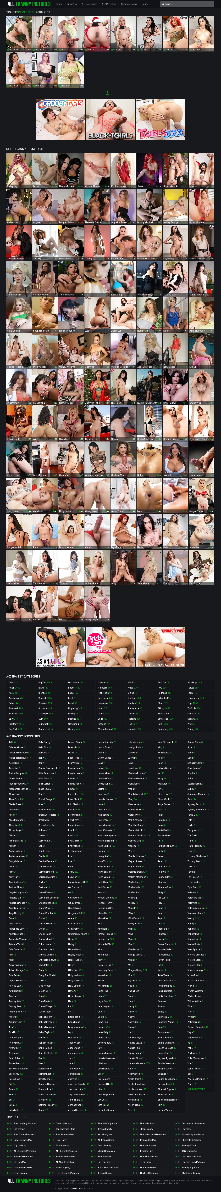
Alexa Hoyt (15, 794)
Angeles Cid (17, 897)
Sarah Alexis (166, 1032)
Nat (131, 1032)
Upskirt (193, 718)
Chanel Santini (47, 913)
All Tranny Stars (106, 1140)
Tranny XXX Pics (148, 1140)
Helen (72, 965)
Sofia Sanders (196, 763)
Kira (101, 949)
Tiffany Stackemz (198, 856)
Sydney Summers (198, 809)
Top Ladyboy (20, 1145)
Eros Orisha (75, 814)
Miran (132, 960)
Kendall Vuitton (106, 908)
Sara (162, 1027)
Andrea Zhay (16, 887)
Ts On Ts (194, 708)
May (131, 851)
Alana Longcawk (19, 783)
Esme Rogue (75, 825)
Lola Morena (136, 742)
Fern (71, 866)
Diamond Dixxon (48, 1084)
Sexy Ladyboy (105, 1134)
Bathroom (16, 713)
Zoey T (193, 1084)
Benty (42, 758)
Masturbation (107, 729)
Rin (160, 965)
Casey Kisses (47, 892)
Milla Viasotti (136, 918)
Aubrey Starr (17, 1006)
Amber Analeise (18, 856)
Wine (192, 1006)
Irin (70, 1011)
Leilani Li (104, 1027)
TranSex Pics (146, 1151)
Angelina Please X (19, 903)
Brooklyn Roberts (49, 814)
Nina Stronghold (167, 742)
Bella (13, 1105)
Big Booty (16, 724)
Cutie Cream (46, 1011)
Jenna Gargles (77, 1110)
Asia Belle (15, 975)
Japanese (105, 703)
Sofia (191, 758)
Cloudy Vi (45, 991)
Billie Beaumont (47, 773)
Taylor (192, 825)
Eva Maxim (75, 840)
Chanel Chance (48, 903)
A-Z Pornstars (109, 4)
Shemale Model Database (153, 1134)
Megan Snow (136, 866)
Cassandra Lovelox (49, 897)
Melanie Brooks (137, 871)
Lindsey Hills (105, 1084)
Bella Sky (45, 747)
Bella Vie (44, 752)
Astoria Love (16, 985)
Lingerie (104, 724)
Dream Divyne (77, 742)
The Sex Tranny (148, 1145)
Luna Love (134, 768)
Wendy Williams (197, 991)
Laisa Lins (104, 991)
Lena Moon (104, 1037)
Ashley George (18, 970)
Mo (130, 965)
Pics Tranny (61, 1140)
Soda (191, 752)
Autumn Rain (17, 1022)
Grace (72, 918)
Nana (131, 1001)
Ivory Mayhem (77, 1027)
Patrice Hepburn (167, 846)
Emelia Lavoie (76, 773)
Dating (145, 4)
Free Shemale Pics (65, 1134)
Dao (42, 1058)
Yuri (190, 1063)
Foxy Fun (74, 877)
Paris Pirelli (164, 830)
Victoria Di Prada (197, 954)
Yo (191, 1042)
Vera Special (195, 949)
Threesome (196, 698)
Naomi (133, 1017)
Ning (161, 747)
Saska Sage (165, 1053)
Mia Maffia (135, 892)
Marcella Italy (136, 809)
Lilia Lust (104, 1063)
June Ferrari (105, 809)
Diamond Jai (46, 1089)
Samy (162, 1006)
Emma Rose (76, 783)
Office (132, 693)
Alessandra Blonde (20, 789)
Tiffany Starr (196, 861)
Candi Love (45, 851)
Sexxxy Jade (166, 1084)
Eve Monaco (76, 851)
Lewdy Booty (106, 1042)
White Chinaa (196, 996)
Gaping (74, 729)
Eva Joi (73, 830)
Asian (14, 687)
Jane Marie (75, 1068)
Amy (13, 871)
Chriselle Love (46, 949)
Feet (72, 698)
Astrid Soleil (16, 991)
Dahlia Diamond (47, 1027)
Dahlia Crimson (48, 1022)
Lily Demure (105, 1079)
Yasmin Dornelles (198, 1027)
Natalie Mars (136, 1053)
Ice (71, 1006)
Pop (161, 918)
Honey (73, 991)
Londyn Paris (135, 747)
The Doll (193, 835)
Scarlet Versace (167, 1063)
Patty (162, 851)
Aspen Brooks (17, 980)
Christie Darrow (47, 954)
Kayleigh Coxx (106, 871)
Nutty (162, 778)
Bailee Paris (16, 1063)
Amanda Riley (17, 840)
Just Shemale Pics (191, 1156)
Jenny (102, 752)
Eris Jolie (74, 809)
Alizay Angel (17, 830)
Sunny (192, 789)
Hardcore (105, 687)
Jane (71, 1063)
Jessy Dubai (105, 783)
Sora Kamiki (194, 768)
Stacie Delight (195, 783)
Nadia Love (135, 991)
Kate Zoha (105, 861)
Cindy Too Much (47, 975)
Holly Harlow (76, 975)
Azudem (14, 1053)
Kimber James (107, 934)
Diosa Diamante (47, 1094)
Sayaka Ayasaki (167, 1058)
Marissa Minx (136, 840)
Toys (193, 703)
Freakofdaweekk (78, 882)
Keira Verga (106, 877)
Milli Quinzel (135, 923)
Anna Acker (15, 923)
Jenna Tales (106, 747)
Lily (101, 1074)
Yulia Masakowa (197, 1058)
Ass (13, 693)
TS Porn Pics (20, 1162)
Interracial (105, 698)
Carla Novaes (47, 866)
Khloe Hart (105, 913)
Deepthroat (46, 729)
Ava (12, 1027)
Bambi (13, 1089)
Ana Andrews (17, 882)
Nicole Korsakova (137, 1084)
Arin (12, 954)
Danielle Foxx (47, 1042)
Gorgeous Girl (76, 913)
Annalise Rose (17, 934)
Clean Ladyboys (64, 1123)
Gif (70, 892)
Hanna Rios (75, 949)
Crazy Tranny (20, 1173)
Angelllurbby (17, 913)
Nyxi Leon (164, 783)
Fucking (75, 718)
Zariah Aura (195, 1068)
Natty (132, 1068)
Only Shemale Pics (23, 1140)
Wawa (192, 985)
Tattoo (193, 687)
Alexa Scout (16, 799)
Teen (192, 693)
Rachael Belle (166, 949)
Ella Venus (75, 763)
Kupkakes (104, 975)
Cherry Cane (46, 934)
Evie (71, 856)
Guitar (72, 939)
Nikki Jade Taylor (138, 1094)
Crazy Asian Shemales (193, 1123)
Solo (163, 724)
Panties (134, 703)
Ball (12, 1084)
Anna (13, 918)
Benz (43, 763)
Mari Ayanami (136, 820)
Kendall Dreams (107, 897)
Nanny (133, 1011)
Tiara (192, 840)
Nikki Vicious (136, 1105)
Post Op (163, 682)
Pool (132, 724)
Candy (43, 856)
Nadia (132, 985)
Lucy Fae (133, 752)
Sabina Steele (166, 991)
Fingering (75, 708)
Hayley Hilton (76, 954)
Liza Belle (104, 1105)
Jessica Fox (105, 773)
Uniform (194, 713)
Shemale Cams (129, 4)
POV (162, 687)
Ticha (192, 851)
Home (59, 4)
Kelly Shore (105, 887)
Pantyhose (135, 708)
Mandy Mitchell (138, 794)
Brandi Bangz (47, 799)
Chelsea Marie (47, 923)
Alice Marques (17, 820)
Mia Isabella (136, 887)
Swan (192, 799)
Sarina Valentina (168, 1042)
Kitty (102, 960)
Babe (13, 703)
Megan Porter (136, 861)
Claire (43, 980)
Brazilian (45, 703)
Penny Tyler (165, 877)
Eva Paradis (75, 846)
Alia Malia (15, 809)
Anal (13, 682)
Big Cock (16, 729)
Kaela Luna (105, 814)
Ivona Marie (75, 1022)
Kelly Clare (105, 882)
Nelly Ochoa (135, 1074)
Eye (71, 861)
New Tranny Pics (148, 1167)
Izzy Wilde (75, 1037)
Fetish (72, 703)
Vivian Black (195, 975)
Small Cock (165, 713)
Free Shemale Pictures (67, 1173)
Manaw (133, 789)
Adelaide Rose (18, 747)
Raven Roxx (164, 960)
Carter (43, 882)
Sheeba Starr (166, 1094)
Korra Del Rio (106, 965)
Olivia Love (165, 794)
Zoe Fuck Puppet (198, 1079)
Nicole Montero (138, 1089)
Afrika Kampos (18, 773)
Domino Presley (48, 1105)
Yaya (191, 1032)
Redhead (164, 693)
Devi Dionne (45, 1079)
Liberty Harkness (108, 1058)
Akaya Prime (17, 778)
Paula (161, 856)
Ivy (70, 1032)
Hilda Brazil (75, 970)
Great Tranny (104, 1145)
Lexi (101, 1048)
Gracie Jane (75, 923)
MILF (132, 682)
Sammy (163, 1001)
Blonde (44, 693)
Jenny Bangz (106, 758)
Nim (131, 1110)
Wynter (192, 1017)
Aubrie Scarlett (17, 1011)
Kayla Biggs (105, 866)
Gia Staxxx (75, 887)
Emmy (73, 789)
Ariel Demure (17, 949)
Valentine (194, 903)
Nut (161, 773)
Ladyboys (187, 1129)
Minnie (132, 939)
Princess (164, 934)
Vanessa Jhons (196, 913)
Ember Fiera (76, 768)
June (101, 804)
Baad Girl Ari (16, 1058)
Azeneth (15, 1048)
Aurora (13, 1017)
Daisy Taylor (46, 1032)
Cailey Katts (46, 840)
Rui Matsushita (167, 980)
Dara (42, 1063)
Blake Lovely (46, 789)
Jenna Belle (75, 1099)
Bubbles (44, 830)
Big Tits (45, 682)
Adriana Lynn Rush (20, 752)
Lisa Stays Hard (107, 1094)
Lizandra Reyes (107, 1110)
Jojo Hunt (104, 794)
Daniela (43, 1037)
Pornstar (134, 729)
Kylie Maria (105, 985)
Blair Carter (46, 783)
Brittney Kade (47, 809)
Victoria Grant (196, 960)
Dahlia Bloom (47, 1017)
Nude (133, 687)
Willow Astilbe (195, 1001)
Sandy (162, 1011)
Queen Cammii (167, 944)
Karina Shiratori (107, 840)
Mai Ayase (134, 783)
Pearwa (163, 871)
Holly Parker (75, 980)
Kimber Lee (106, 939)
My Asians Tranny (191, 1173)
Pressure (163, 928)
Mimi (132, 928)
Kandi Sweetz (106, 830)
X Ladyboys (145, 1162)
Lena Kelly (104, 1032)
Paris (162, 825)
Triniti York (194, 882)
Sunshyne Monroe (198, 794)
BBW (13, 718)
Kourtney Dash (107, 970)
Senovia (163, 1074)
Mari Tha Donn (137, 825)
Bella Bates (16, 1110)
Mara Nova (134, 804)
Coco (43, 996)
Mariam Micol (136, 830)
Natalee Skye (136, 1037)
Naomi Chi (134, 1022)
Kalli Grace (105, 820)
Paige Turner (166, 804)
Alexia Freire (16, 804)
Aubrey (14, 996)
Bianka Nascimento (50, 768)
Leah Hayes (105, 1006)
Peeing (133, 713)
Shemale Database (23, 1156)
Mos (131, 975)
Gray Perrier (75, 928)
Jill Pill (102, 789)
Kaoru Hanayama (108, 835)
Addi (13, 742)
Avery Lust (16, 1042)
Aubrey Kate (16, 1001)
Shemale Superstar (108, 1123)
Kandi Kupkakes (107, 825)
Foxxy (73, 871)
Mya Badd (134, 980)
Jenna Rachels (107, 742)
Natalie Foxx (135, 1048)
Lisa (101, 1089)
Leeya (102, 1017)
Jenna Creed (76, 1105)
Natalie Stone (136, 1058)
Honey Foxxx (76, 996)
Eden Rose (75, 758)
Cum (43, 718)
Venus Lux (194, 939)
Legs (102, 718)
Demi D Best (46, 1074)
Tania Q (194, 814)
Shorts (163, 703)
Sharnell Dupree (167, 1089)
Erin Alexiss (75, 804)
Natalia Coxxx (136, 1042)
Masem (133, 846)
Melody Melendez (138, 877)
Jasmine (74, 1079)
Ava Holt (14, 1032)
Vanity (192, 923)
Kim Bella (103, 928)
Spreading (165, 729)
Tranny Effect (189, 1145)
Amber (14, 846)
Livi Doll (103, 1099)
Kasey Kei (104, 856)
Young (193, 729)
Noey (161, 758)
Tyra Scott (194, 887)
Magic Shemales (106, 1151)
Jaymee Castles (78, 1094)
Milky (131, 913)
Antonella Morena (19, 939)
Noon (162, 763)
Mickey (133, 903)
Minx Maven (135, 949)
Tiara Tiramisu (196, 846)
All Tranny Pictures (74, 1188)
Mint (132, 944)
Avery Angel (16, 1037)
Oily (160, 789)
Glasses (103, 682)
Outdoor (134, 698)
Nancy (132, 1006)
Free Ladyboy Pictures (25, 1123)
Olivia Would (165, 799)
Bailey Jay (16, 1074)
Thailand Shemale (149, 1173)
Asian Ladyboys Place (193, 1134)
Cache (43, 835)
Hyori (72, 1001)
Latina (103, 713)
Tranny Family (105, 1129)
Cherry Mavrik (47, 939)
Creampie (46, 713)
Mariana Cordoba (139, 835)
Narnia (132, 1027)
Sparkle (192, 773)
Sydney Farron (196, 804)
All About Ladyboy (65, 1162)
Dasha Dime (46, 1068)
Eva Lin (73, 835)
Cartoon (44, 887)
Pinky (162, 892)
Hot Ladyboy (104, 1162)
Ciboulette (45, 965)
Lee (101, 1011)
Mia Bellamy (136, 882)
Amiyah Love (17, 861)
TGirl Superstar (189, 1151)
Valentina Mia (196, 897)
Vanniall (193, 928)
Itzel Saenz (75, 1017)
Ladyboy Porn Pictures (193, 1162)
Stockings (195, 682)
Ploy (161, 903)
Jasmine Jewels (78, 1084)
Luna (132, 763)
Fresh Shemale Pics (108, 1167)
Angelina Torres (19, 908)
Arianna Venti (16, 944)
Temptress (195, 830)
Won (191, 1011)
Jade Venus (75, 1053)
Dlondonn (45, 1099)
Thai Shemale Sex (149, 1156)
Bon (42, 794)
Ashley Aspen (17, 965)
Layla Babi (104, 1001)
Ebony (74, 687)
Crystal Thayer (47, 1006)
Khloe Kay (104, 918)
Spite (192, 778)
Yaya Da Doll (195, 1037)
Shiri (161, 1105)
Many (132, 799)
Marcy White (135, 814)
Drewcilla (74, 747)
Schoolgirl (164, 698)
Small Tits (166, 718)
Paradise (164, 820)
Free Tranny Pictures (24, 1134)
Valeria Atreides (197, 908)
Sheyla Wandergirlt (168, 1099)
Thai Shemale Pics (23, 1167)
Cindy (43, 970)
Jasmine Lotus (77, 1089)
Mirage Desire (136, 954)
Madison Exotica (137, 773)
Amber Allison (17, 851)
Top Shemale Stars (65, 1129)
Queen (163, 939)
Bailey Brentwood (18, 1068)
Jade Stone (75, 1048)
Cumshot (46, 724)
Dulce (72, 752)
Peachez (164, 866)
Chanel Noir (46, 908)
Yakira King (194, 1022)
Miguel (133, 908)
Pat (161, 840)
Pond (162, 908)
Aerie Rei (14, 768)
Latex (102, 708)
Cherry (43, 928)
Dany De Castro (48, 1053)
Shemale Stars (147, 1123)
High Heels (105, 693)
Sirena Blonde (196, 742)
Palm (162, 809)
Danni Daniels (47, 1048)
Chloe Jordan (47, 944)
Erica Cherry (76, 794)
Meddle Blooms (137, 856)
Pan (161, 814)
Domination (75, 682)
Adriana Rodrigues (20, 758)
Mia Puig (133, 897)
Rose (162, 970)
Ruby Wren (165, 975)
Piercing (134, 718)
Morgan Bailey (137, 970)
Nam (132, 996)
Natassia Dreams (139, 1063)
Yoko (192, 1048)
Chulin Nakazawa (49, 960)
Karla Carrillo (106, 846)
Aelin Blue (15, 763)
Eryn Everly (74, 820)
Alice (13, 814)
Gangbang (75, 724)
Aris (12, 960)
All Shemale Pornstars (25, 1151)
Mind (132, 934)
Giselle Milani (75, 908)
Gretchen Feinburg (78, 934)
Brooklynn (45, 820)
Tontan (192, 871)
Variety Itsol (195, 934)
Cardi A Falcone (48, 861)
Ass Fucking (16, 698)
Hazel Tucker (75, 960)
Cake (42, 846)
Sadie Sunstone (167, 996)
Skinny (164, 708)
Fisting (73, 713)
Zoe (191, 1074)
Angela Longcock (18, 892)
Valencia (193, 892)
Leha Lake (104, 1022)
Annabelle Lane (18, 928)
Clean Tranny (146, 1129)
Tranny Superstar (191, 1167)
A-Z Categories (89, 4)
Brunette (45, 708)
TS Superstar (62, 1145)
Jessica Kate (105, 778)
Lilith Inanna (105, 1068)
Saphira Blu (165, 1017)
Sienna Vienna (166, 1110)
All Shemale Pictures (66, 1151)
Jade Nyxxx (75, 1042)
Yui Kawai (194, 1053)
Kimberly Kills (106, 944)
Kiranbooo (104, 954)
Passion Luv (165, 835)
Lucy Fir (132, 758)
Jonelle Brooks (107, 799)
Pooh (162, 913)
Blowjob (45, 698)
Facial (73, 693)
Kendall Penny (107, 903)
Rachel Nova (165, 954)
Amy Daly (15, 877)
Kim (101, 923)
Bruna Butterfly (48, 825)
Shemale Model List (66, 1156)
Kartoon (103, 851)
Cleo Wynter (46, 985)
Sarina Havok (165, 1037)
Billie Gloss (45, 778)
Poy (161, 923)
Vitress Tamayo (198, 970)
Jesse (103, 768)
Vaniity (193, 918)
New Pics (72, 4)
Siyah (191, 747)
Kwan (101, 980)
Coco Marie (45, 1001)
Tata (191, 820)
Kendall (103, 892)
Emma (73, 778)
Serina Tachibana (168, 1079)
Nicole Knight (135, 1079)
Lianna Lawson (107, 1053)
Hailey (72, 944)
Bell (12, 1099)
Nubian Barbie (166, 768)
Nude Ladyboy (63, 1167)
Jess (101, 763)
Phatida (162, 882)
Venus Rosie (195, 944)
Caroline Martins (48, 877)
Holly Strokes (76, 985)
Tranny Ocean (105, 1173)
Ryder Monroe (166, 985)
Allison (14, 835)
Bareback (16, 708)
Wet (191, 724)
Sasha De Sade (167, 1048)
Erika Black (75, 799)
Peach (162, 861)
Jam (71, 1058)
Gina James (75, 903)
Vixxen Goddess (197, 980)
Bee (12, 1094)
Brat (42, 804)
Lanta (102, 996)
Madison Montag (137, 778)
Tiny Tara (194, 866)
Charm (43, 918)
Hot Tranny (19, 1129)
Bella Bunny (45, 742)
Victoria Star (195, 965)
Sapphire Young (168, 1022)
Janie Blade (75, 1074)
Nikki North (135, 1099)
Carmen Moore (48, 871)
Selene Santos (167, 1068)
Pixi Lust (163, 897)
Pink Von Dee (165, 887)
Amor (13, 866)
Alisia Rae (15, 825)
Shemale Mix (104, 1156)
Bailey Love (15, 1079)
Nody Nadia (165, 752)
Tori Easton (195, 877)
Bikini (43, 687)
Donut (43, 1110)
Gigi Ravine (75, 897)
